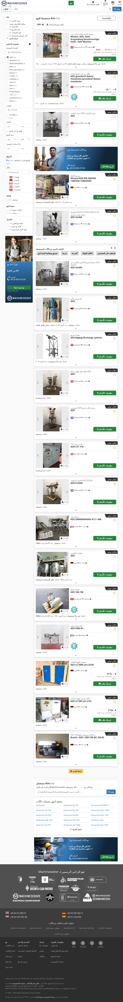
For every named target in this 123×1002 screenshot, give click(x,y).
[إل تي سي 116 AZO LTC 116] (52, 455)
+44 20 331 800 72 (18, 913)
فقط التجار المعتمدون (18, 229)
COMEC (13, 76)
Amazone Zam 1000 (100, 810)
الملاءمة (107, 18)
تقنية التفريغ (14, 29)
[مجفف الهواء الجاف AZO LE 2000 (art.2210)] (52, 673)
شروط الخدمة (39, 997)
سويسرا (16, 189)
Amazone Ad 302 (43, 810)
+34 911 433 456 (74, 917)
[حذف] (110, 9)
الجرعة (74, 253)
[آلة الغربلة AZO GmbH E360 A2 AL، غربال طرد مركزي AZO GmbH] (52, 223)
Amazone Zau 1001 (99, 825)
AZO (12, 57)
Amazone (14, 60)
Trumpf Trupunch (105, 928)
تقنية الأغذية (14, 21)
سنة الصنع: (10, 135)
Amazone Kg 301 (71, 805)
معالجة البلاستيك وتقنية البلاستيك (17, 25)
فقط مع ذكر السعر (15, 131)
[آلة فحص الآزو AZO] (52, 310)
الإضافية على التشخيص (107, 253)
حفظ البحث (77, 771)
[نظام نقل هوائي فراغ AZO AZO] (52, 382)
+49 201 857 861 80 (18, 917)
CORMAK (14, 79)
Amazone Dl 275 (43, 825)
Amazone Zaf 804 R (99, 805)
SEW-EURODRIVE (17, 63)
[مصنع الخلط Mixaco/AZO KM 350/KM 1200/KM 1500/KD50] (52, 187)
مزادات (13, 213)
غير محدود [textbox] (13, 172)
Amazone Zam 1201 (100, 815)
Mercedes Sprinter (86, 928)
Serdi (12, 82)
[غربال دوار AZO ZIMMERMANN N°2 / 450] (52, 528)
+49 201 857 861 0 (75, 913)
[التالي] (67, 45)
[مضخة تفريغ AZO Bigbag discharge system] (52, 346)
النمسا (15, 186)
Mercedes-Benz (16, 70)
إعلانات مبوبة (15, 210)
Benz (12, 66)
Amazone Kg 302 (71, 810)
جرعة (64, 253)
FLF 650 (13, 115)
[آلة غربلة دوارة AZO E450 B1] (52, 637)
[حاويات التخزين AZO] (52, 564)
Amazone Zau (97, 820)
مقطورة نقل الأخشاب (61, 934)
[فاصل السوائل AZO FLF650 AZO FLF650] (52, 491)
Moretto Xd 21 (69, 928)
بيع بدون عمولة (19, 287)
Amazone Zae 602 (72, 820)
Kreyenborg (15, 91)
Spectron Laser (36, 928)
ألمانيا (15, 180)
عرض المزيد (77, 829)
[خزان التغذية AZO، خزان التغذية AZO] (52, 124)
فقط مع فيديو (15, 226)
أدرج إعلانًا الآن (107, 166)
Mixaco (13, 73)
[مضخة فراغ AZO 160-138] (52, 600)
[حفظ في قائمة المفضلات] (114, 37)
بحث (118, 9)
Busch (13, 85)
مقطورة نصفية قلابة (53, 928)
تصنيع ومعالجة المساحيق (47, 253)
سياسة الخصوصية (49, 997)
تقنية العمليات (15, 32)
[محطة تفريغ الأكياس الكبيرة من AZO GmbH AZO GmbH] (52, 273)
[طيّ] (76, 67)
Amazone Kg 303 (71, 815)
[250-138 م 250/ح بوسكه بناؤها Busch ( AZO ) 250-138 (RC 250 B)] (52, 746)
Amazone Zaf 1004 (72, 825)
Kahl (12, 88)
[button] (120, 3)
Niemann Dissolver (18, 928)
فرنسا (15, 183)
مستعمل (13, 200)
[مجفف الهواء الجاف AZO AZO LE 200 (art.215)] (52, 709)
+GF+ (12, 95)
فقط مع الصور (16, 223)
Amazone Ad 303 (43, 815)
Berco (12, 101)
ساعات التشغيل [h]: (13, 144)
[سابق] (38, 45)
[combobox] (19, 172)
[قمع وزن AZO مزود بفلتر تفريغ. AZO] (52, 419)
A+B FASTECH (15, 98)
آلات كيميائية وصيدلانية (18, 36)
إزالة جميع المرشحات (56, 24)
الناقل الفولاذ (87, 253)
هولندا (15, 177)
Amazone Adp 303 (44, 820)
